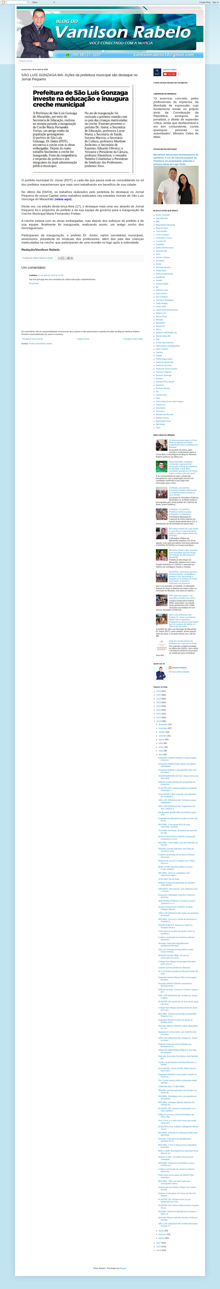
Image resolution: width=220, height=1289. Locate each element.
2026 (158, 691)
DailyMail (160, 244)
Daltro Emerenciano (164, 248)
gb (157, 287)
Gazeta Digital (162, 284)
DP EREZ (160, 261)
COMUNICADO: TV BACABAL (171, 1086)
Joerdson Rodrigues (165, 300)
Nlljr (157, 339)
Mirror (158, 329)
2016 (158, 1247)
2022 (158, 706)
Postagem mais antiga (133, 339)
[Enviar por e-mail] (59, 258)
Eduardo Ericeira (163, 267)
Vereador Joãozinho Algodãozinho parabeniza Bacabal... (173, 944)
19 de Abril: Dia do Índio (168, 879)
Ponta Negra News (164, 359)
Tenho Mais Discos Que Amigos (170, 401)
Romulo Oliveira (163, 388)
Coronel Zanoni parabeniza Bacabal (174, 968)
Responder (34, 283)
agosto (162, 739)
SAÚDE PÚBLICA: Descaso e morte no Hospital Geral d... (175, 926)
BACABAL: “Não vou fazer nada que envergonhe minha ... (174, 1182)
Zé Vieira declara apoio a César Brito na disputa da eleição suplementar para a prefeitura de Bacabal (183, 443)
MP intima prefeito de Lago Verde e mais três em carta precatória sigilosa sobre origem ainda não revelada (183, 532)
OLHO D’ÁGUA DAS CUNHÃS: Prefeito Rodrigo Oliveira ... (175, 908)
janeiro (162, 1238)
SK (157, 391)
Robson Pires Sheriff (165, 382)
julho (161, 743)
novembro (163, 728)
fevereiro (163, 1234)
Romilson (160, 385)
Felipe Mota (161, 271)
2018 (158, 721)
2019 (158, 717)
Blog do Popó (162, 228)
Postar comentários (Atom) (40, 344)
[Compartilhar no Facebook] (68, 258)
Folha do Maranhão (164, 274)
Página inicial (25, 61)
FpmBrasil (160, 277)
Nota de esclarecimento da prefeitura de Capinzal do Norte (183, 642)
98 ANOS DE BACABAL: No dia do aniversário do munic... (173, 956)
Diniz (158, 254)
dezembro (163, 724)
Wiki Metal (160, 424)
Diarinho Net (161, 251)
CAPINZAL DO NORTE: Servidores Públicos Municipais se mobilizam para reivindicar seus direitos (183, 491)
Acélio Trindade (163, 215)
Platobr (159, 356)
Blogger (123, 1268)
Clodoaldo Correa (164, 238)
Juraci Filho (161, 306)
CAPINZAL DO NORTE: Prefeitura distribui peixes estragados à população (180, 511)
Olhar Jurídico (162, 349)
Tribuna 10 (160, 405)
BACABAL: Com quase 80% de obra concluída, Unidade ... (174, 825)
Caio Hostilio (161, 231)
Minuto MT (160, 326)
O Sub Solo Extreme (165, 343)
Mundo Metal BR (163, 336)
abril (161, 755)
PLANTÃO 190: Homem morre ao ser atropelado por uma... (174, 1200)
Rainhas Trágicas (163, 372)
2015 (158, 1250)
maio (161, 751)
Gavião (159, 280)
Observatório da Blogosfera (168, 346)
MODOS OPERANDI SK (166, 333)
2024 (158, 699)
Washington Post (163, 421)
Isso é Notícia (162, 297)
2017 (158, 1243)
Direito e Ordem (163, 257)
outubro (162, 732)
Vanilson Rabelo (179, 668)
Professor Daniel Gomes (166, 369)
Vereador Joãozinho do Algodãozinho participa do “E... (174, 1140)
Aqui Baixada (162, 218)
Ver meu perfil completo (179, 672)
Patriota (159, 352)
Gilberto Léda (162, 290)
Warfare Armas (162, 418)
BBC (158, 221)
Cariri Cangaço (162, 235)
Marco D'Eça (161, 316)
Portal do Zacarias (164, 365)
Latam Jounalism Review (167, 310)
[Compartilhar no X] (65, 258)
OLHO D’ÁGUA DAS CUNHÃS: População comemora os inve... (176, 837)
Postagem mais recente (32, 339)
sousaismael (161, 395)
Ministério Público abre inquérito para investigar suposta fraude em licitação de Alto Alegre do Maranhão (183, 553)
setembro (163, 736)
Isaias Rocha (161, 293)
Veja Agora (160, 408)
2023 (158, 702)
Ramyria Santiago (164, 375)
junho (161, 747)
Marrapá (159, 320)
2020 (158, 714)
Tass (158, 398)
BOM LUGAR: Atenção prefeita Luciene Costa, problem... (175, 868)
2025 (158, 695)
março (162, 1231)
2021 (158, 710)
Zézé (158, 428)
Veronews (160, 411)
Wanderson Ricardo (164, 414)
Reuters (159, 378)
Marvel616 (160, 323)
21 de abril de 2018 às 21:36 (50, 275)
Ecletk (158, 264)
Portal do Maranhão (164, 362)
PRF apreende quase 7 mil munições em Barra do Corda (182, 597)
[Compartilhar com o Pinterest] (71, 258)
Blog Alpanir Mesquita (165, 225)
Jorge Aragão (162, 303)
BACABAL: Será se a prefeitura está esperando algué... (174, 874)
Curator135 (161, 241)
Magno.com (161, 313)
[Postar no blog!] (62, 258)
